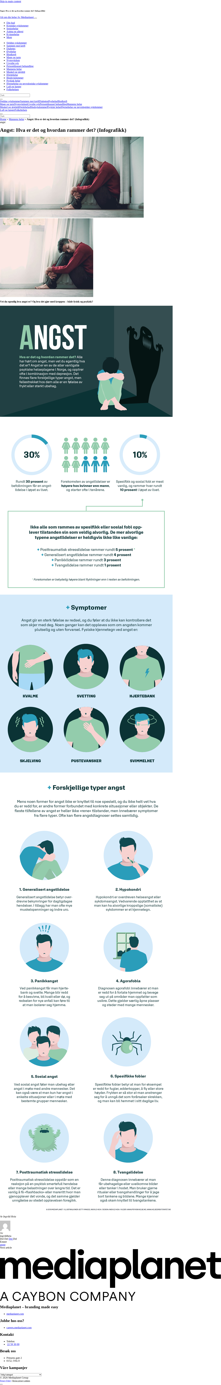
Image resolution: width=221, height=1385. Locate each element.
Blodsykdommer (14, 77)
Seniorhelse (12, 28)
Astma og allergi (14, 31)
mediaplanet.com (15, 1313)
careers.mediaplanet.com (19, 1327)
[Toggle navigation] (35, 18)
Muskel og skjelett (15, 72)
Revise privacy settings (21, 1381)
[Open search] (1, 99)
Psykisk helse (13, 80)
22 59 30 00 (13, 1344)
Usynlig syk (12, 63)
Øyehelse (11, 51)
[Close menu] (1, 113)
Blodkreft (11, 54)
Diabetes (10, 48)
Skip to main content (10, 1)
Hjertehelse (12, 75)
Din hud (10, 22)
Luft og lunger (13, 86)
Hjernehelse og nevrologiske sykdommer (27, 83)
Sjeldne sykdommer (16, 42)
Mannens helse (14, 69)
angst (2, 1244)
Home (3, 119)
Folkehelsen (12, 89)
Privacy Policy (5, 1381)
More (9, 37)
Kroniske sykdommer (17, 25)
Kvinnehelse (12, 34)
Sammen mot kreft (15, 45)
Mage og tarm (13, 57)
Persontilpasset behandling (19, 66)
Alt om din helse (17, 17)
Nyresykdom (13, 60)
